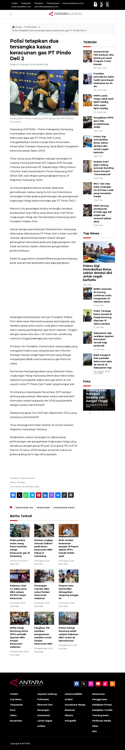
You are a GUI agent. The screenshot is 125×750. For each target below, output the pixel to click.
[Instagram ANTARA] (107, 3)
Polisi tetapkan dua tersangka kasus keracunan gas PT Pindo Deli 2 (49, 30)
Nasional (70, 710)
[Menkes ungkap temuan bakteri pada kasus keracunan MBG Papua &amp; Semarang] (44, 530)
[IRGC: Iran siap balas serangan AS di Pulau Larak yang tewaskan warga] (87, 188)
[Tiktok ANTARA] (101, 5)
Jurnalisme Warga (75, 704)
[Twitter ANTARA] (101, 3)
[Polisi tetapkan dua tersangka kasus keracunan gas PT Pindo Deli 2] (99, 251)
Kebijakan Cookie (102, 710)
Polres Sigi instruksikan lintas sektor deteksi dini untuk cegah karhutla (97, 273)
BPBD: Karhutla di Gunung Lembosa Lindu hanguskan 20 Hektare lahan (102, 295)
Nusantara (16, 720)
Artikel (41, 726)
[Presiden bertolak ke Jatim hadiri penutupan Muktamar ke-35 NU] (87, 78)
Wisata (69, 715)
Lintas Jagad (44, 720)
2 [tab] (94, 412)
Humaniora (43, 715)
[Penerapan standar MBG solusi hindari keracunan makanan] (44, 575)
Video (13, 715)
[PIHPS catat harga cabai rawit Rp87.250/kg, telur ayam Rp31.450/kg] (87, 100)
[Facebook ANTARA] (95, 3)
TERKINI (90, 42)
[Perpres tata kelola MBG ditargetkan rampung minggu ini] (69, 575)
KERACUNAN (43, 508)
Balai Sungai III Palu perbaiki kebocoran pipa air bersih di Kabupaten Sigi (103, 361)
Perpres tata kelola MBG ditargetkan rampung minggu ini (69, 592)
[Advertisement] (44, 290)
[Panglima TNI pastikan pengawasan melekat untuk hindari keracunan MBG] (44, 618)
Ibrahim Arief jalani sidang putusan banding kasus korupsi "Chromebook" (104, 168)
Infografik (70, 720)
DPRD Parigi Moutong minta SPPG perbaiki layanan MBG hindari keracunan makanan (19, 637)
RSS (94, 731)
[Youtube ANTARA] (95, 5)
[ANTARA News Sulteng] (65, 14)
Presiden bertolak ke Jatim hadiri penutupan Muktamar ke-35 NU (104, 80)
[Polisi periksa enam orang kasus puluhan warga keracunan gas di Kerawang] (20, 530)
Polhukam (32, 27)
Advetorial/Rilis (73, 694)
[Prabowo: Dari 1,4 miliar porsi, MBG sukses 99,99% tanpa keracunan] (20, 575)
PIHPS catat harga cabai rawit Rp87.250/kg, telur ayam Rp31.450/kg (104, 102)
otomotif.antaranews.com (46, 6)
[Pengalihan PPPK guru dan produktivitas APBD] (87, 122)
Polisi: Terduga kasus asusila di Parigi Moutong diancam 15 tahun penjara (103, 317)
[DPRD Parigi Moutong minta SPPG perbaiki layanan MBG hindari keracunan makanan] (20, 618)
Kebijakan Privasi (102, 704)
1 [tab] (89, 412)
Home (19, 27)
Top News (38, 3)
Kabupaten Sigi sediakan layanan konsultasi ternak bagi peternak (104, 339)
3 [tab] (99, 412)
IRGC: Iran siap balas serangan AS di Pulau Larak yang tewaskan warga (104, 190)
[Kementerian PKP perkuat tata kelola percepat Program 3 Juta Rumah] (87, 56)
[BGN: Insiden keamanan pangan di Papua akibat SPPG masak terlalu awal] (69, 530)
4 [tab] (103, 412)
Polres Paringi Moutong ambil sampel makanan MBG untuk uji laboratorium (68, 634)
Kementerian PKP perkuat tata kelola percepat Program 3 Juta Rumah (104, 58)
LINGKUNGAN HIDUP (64, 508)
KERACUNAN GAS (24, 508)
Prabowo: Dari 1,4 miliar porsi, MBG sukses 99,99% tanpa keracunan (18, 592)
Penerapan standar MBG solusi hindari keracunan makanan (42, 592)
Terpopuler (26, 3)
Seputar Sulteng (47, 694)
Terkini (14, 3)
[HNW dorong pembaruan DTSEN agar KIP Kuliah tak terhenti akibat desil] (87, 210)
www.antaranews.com (73, 3)
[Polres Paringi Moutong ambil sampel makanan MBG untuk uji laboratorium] (69, 618)
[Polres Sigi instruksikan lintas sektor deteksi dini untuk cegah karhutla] (87, 140)
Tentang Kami (53, 3)
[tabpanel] (99, 400)
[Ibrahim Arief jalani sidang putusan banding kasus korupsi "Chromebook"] (87, 166)
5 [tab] (108, 412)
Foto (87, 381)
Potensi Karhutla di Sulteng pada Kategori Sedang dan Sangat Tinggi (97, 392)
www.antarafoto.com (21, 6)
